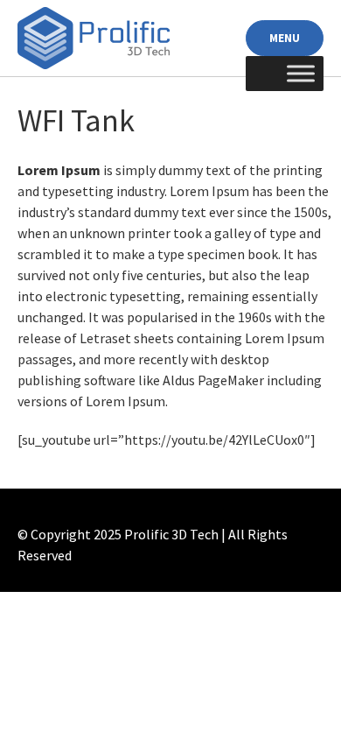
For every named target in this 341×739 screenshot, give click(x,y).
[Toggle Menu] (301, 74)
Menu (284, 38)
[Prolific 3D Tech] (93, 38)
